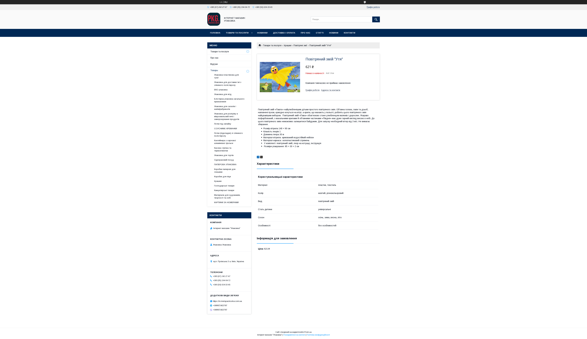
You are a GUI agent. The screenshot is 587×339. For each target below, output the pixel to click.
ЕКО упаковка (220, 90)
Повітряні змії (300, 45)
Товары (214, 70)
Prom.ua (308, 332)
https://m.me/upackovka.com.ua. (227, 301)
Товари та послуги (237, 33)
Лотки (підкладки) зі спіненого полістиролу (228, 134)
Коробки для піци (222, 176)
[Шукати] (376, 19)
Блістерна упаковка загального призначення (229, 100)
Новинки (262, 33)
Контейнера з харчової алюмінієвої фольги (225, 141)
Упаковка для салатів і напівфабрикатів (225, 107)
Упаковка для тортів (224, 155)
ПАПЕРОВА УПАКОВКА (225, 164)
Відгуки (214, 64)
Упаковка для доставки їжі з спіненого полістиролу (227, 83)
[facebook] (258, 157)
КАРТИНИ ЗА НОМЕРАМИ (226, 202)
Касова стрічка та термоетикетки (222, 149)
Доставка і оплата (284, 33)
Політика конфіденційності (318, 335)
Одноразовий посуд (224, 160)
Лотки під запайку (222, 124)
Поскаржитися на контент (294, 335)
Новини (333, 33)
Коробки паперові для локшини (224, 170)
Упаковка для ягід (222, 94)
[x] (261, 157)
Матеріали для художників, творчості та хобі (227, 196)
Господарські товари (224, 186)
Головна (215, 33)
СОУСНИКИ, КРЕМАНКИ (225, 128)
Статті (320, 33)
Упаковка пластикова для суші (226, 76)
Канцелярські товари (224, 190)
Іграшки (287, 45)
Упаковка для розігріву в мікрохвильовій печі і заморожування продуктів (226, 116)
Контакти (349, 33)
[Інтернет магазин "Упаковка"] (213, 25)
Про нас (305, 33)
